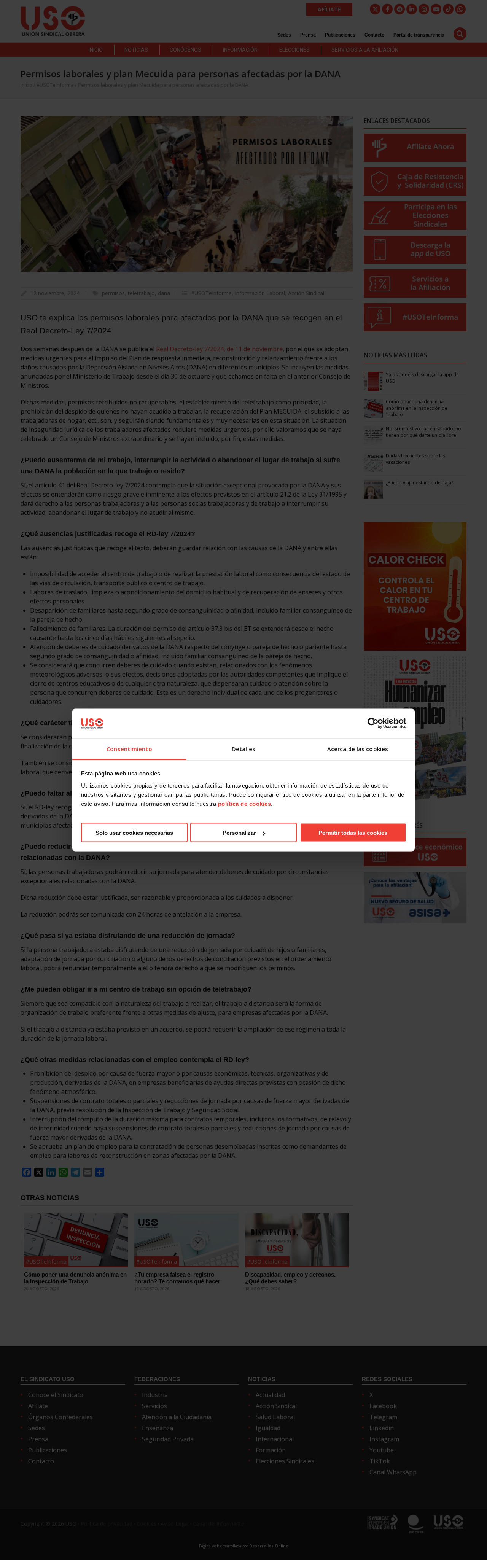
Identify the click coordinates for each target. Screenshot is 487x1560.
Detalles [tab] (243, 748)
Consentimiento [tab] (129, 748)
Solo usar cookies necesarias (134, 832)
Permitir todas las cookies (352, 832)
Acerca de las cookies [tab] (357, 748)
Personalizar (239, 832)
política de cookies (244, 803)
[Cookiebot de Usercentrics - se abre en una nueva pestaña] (373, 723)
